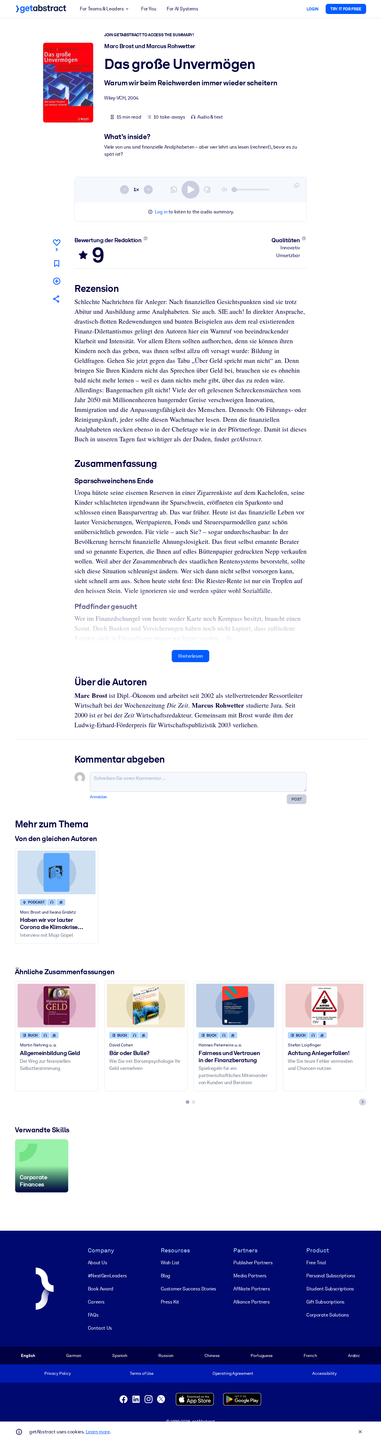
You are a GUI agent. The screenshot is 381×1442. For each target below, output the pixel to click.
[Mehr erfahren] (145, 238)
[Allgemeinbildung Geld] (57, 1005)
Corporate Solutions (327, 1315)
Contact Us (100, 1328)
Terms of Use (142, 1373)
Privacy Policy (57, 1373)
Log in (161, 212)
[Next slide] (362, 1102)
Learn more (98, 1432)
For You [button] (148, 9)
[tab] (187, 1102)
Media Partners (249, 1276)
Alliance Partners (251, 1302)
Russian (165, 1355)
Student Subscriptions (330, 1289)
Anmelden (98, 797)
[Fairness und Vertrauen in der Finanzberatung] (235, 1005)
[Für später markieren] (57, 263)
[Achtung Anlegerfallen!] (324, 1005)
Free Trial (316, 1262)
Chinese (212, 1355)
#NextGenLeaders (107, 1276)
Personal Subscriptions (330, 1276)
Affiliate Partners (251, 1289)
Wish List (170, 1262)
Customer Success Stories (188, 1289)
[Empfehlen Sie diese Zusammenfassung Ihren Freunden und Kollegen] (57, 298)
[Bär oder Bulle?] (146, 1005)
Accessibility (324, 1373)
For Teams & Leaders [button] (102, 9)
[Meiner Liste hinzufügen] (57, 281)
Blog (165, 1276)
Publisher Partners (252, 1262)
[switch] (190, 190)
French (310, 1355)
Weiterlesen (190, 656)
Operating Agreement (233, 1373)
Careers (96, 1302)
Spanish (119, 1355)
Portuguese (262, 1355)
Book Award (100, 1289)
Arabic (354, 1355)
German (73, 1355)
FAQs (93, 1315)
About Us (97, 1262)
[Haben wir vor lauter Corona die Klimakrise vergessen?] (57, 872)
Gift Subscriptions (325, 1302)
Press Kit (170, 1302)
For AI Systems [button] (182, 9)
